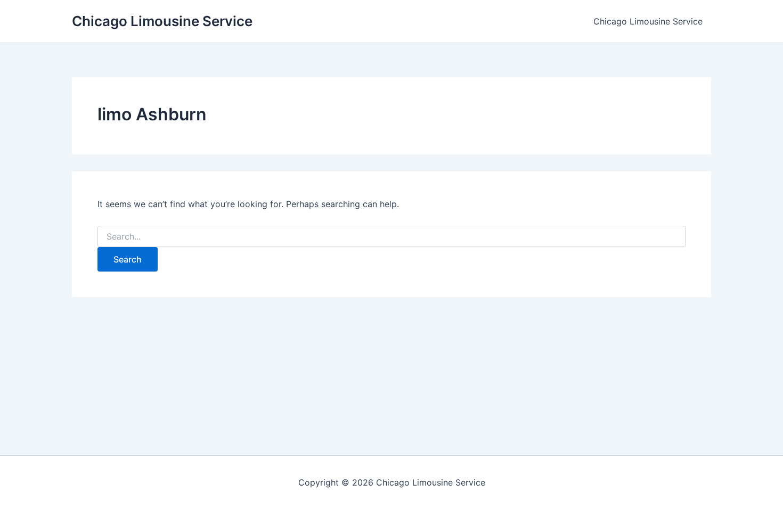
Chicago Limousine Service (162, 21)
